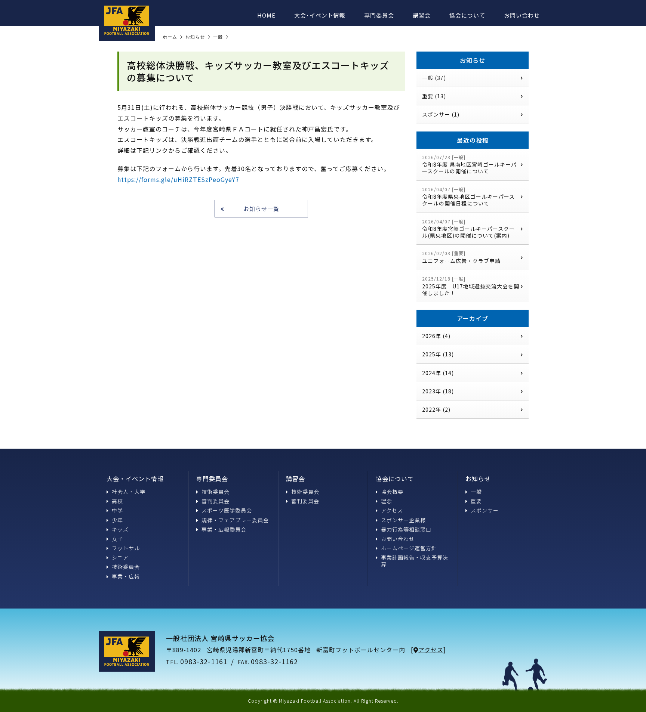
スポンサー (485, 510)
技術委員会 (126, 566)
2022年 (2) (436, 409)
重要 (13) (434, 96)
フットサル (126, 548)
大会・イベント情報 (135, 478)
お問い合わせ (522, 15)
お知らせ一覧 (261, 209)
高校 (117, 501)
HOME (266, 15)
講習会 (422, 15)
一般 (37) (434, 77)
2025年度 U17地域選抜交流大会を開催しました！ (470, 286)
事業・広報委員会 (224, 529)
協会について (467, 15)
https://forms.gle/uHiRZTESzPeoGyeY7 (178, 179)
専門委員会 (379, 15)
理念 (386, 501)
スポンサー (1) (440, 114)
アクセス (392, 510)
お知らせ (195, 37)
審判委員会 (216, 501)
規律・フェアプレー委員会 (235, 520)
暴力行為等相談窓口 (406, 529)
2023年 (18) (438, 391)
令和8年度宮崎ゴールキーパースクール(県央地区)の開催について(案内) (468, 228)
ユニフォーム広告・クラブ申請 (461, 257)
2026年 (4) (436, 336)
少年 (117, 520)
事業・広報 (126, 576)
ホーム (170, 37)
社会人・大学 (128, 491)
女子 (117, 538)
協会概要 (392, 491)
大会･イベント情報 (319, 15)
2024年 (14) (438, 373)
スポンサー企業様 (403, 520)
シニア (120, 557)
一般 (218, 37)
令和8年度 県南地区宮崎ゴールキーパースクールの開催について (469, 164)
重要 (476, 501)
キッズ (120, 529)
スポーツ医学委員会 (227, 510)
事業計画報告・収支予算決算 (414, 560)
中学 (117, 510)
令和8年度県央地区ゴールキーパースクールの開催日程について (468, 196)
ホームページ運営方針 (409, 548)
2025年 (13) (438, 354)
